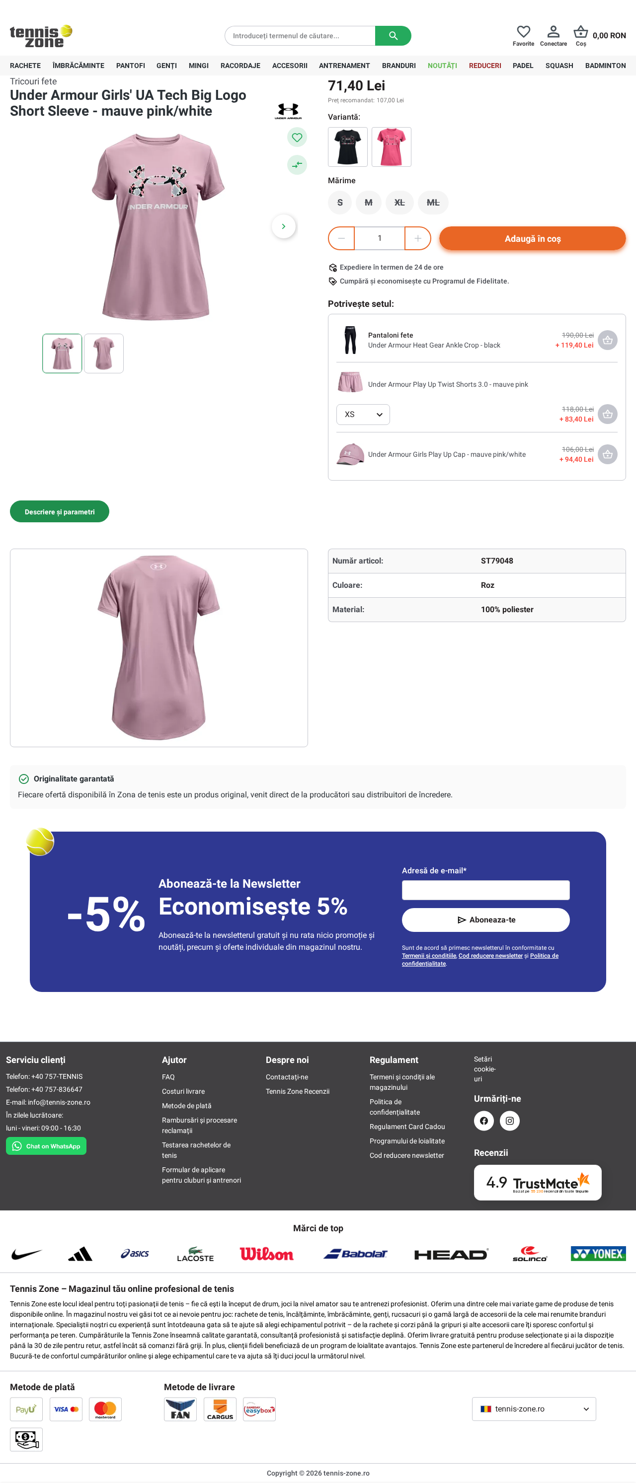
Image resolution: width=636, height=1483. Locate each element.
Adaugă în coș (533, 238)
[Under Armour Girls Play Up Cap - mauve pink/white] (350, 454)
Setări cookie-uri (484, 1069)
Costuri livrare (183, 1091)
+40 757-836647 (65, 8)
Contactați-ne (287, 1077)
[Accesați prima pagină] (41, 35)
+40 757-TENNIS (56, 1076)
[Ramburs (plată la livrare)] (26, 1439)
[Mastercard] (105, 1409)
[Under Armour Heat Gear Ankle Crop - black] (350, 340)
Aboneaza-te (493, 919)
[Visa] (66, 1409)
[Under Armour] (288, 111)
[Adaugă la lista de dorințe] (297, 137)
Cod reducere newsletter (491, 955)
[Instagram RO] (510, 1121)
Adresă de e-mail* (434, 870)
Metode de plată (187, 1106)
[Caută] (393, 36)
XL (404, 205)
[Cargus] (220, 1409)
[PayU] (26, 1409)
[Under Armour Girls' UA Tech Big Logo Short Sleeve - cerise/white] (391, 147)
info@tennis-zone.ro (59, 1102)
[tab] (59, 511)
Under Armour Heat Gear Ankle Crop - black (434, 345)
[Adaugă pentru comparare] (297, 165)
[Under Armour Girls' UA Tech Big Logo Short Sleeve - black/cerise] (348, 147)
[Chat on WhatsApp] (46, 1144)
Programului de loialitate (407, 1141)
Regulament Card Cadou (407, 1126)
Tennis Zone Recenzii (297, 1091)
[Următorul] (284, 226)
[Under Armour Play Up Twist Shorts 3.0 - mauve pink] (350, 384)
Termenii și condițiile (429, 955)
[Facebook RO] (484, 1121)
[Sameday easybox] (259, 1409)
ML (438, 205)
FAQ (168, 1077)
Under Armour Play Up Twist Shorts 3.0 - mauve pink (448, 384)
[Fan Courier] (180, 1409)
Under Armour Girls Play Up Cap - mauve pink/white (447, 454)
